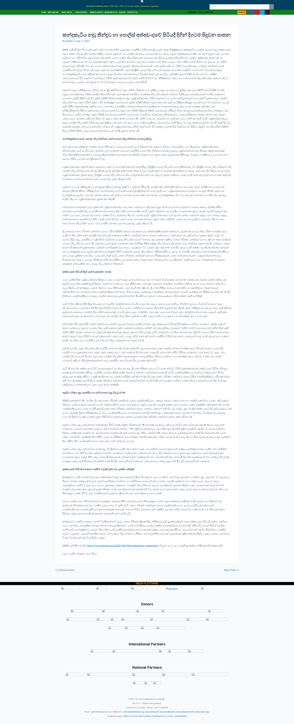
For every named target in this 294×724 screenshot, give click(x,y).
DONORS (122, 12)
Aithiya (148, 716)
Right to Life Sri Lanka (133, 716)
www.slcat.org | (202, 712)
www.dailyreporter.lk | (185, 712)
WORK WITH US (111, 12)
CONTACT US (132, 12)
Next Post (231, 570)
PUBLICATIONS (81, 12)
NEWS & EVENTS (96, 12)
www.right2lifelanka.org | (134, 712)
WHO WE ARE (53, 12)
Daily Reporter (158, 716)
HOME (43, 12)
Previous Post (64, 570)
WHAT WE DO (67, 12)
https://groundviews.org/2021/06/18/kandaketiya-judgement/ (122, 545)
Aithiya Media (181, 716)
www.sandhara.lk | (168, 712)
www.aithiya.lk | (152, 712)
